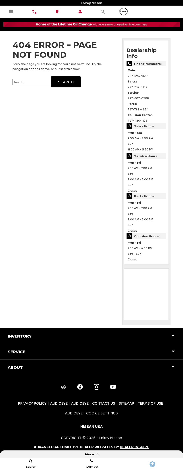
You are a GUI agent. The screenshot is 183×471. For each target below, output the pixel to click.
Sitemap (126, 403)
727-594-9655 (138, 76)
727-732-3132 (137, 87)
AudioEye (59, 403)
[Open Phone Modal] (34, 12)
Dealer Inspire (134, 446)
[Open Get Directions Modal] (57, 12)
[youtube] (113, 387)
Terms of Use (150, 403)
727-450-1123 (137, 121)
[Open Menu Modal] (11, 12)
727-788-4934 (138, 109)
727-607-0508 (138, 98)
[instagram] (96, 387)
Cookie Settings (102, 413)
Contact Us (103, 403)
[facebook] (80, 387)
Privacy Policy (32, 403)
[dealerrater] (63, 387)
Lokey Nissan (110, 437)
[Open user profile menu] (80, 11)
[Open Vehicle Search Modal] (103, 12)
